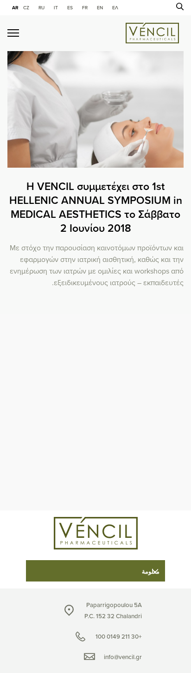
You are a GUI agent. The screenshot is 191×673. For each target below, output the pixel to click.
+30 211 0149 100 (119, 636)
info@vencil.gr (123, 657)
